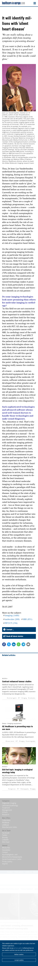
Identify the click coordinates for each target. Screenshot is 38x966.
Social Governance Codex (11, 859)
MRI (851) (27, 619)
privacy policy (18, 948)
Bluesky (5, 837)
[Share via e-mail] (28, 644)
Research (5, 814)
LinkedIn (5, 840)
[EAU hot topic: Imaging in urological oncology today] (19, 755)
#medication (31, 698)
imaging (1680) (12, 615)
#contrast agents (12, 698)
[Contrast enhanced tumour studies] (19, 667)
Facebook (5, 833)
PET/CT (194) (11, 623)
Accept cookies (19, 960)
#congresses (12, 789)
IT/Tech (4, 812)
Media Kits (6, 847)
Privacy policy (7, 861)
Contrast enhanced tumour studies (16, 681)
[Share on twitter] (9, 644)
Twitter (4, 835)
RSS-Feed (5, 842)
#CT (19, 698)
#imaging (24, 698)
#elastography (24, 789)
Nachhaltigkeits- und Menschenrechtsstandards (12, 855)
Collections (6, 820)
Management (7, 810)
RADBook (5, 822)
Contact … (9, 629)
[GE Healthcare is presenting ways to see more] (19, 712)
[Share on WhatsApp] (18, 644)
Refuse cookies (19, 954)
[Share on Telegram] (23, 644)
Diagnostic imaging (9, 803)
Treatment (6, 808)
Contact (5, 852)
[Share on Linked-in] (14, 644)
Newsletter (6, 850)
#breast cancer (10, 741)
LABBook (5, 825)
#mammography (30, 741)
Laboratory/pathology (10, 805)
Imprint (5, 864)
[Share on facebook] (4, 644)
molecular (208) (12, 619)
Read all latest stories (14, 636)
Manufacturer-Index (9, 827)
